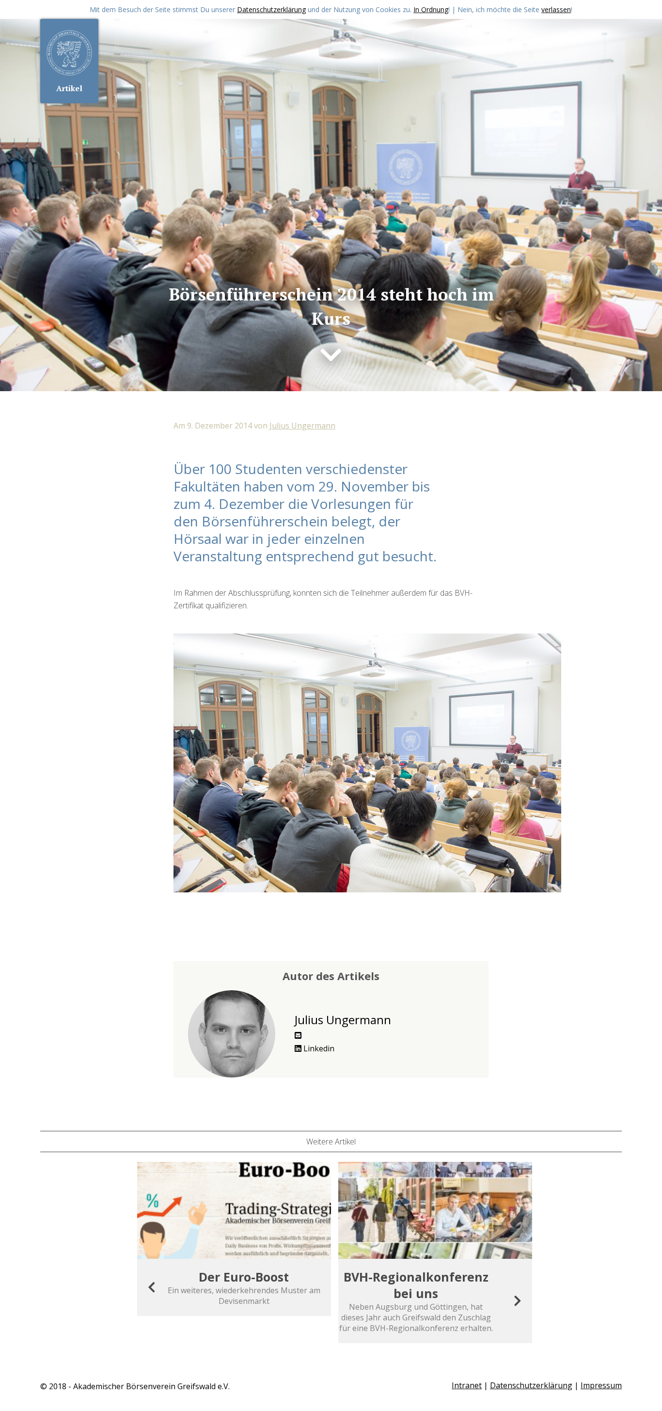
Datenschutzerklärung (271, 9)
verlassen (556, 9)
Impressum (601, 1385)
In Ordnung (430, 9)
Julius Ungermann (302, 425)
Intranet (467, 1385)
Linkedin (317, 1048)
